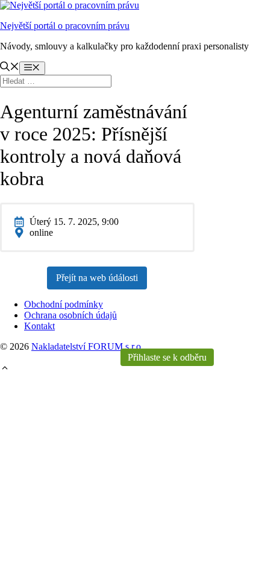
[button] (5, 369)
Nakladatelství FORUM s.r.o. (87, 346)
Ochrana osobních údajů (70, 315)
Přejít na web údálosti (97, 278)
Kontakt (39, 326)
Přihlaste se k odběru (167, 357)
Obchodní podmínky (63, 304)
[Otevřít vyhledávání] (9, 68)
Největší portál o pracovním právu (65, 26)
